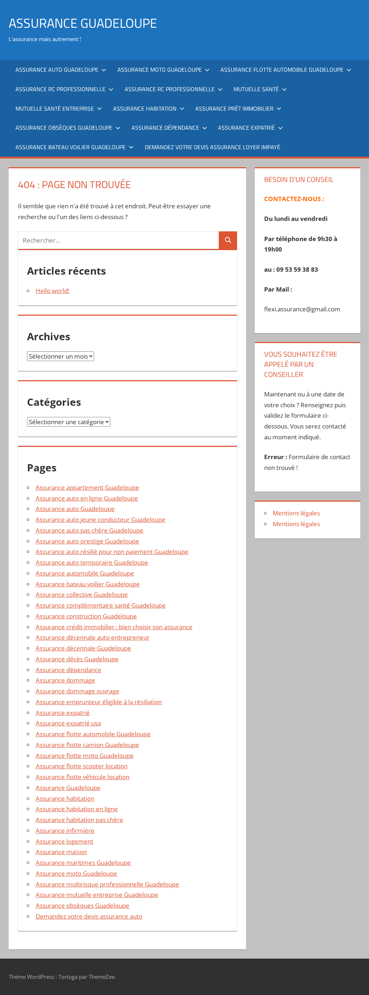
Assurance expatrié (246, 127)
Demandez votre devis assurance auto (89, 916)
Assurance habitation (145, 108)
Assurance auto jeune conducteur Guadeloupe (100, 519)
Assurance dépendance (165, 127)
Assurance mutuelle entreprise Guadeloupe (97, 894)
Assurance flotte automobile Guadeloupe (282, 69)
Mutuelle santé (256, 89)
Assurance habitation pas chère (79, 820)
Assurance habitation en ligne (77, 809)
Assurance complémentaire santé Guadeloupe (101, 605)
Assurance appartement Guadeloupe (87, 487)
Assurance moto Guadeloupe (159, 69)
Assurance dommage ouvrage (77, 691)
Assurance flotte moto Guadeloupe (85, 755)
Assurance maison (61, 852)
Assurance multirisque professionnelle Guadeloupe (107, 884)
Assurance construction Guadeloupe (86, 616)
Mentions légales (296, 513)
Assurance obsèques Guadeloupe (63, 127)
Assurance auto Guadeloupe (56, 69)
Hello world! (52, 290)
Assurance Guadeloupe (68, 787)
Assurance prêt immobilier (234, 108)
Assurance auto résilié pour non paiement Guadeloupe (112, 551)
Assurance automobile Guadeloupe (85, 573)
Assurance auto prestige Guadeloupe (87, 541)
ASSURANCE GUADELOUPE (83, 23)
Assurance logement (64, 841)
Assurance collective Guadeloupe (82, 594)
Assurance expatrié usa (68, 723)
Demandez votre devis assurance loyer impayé (212, 147)
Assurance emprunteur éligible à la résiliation (99, 702)
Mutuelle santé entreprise (54, 108)
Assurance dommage (65, 680)
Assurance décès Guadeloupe (77, 659)
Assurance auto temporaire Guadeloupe (92, 562)
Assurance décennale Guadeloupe (83, 648)
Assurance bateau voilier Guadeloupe (70, 147)
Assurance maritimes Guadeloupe (83, 862)
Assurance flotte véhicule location (82, 777)
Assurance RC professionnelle (60, 89)
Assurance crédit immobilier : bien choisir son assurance (114, 627)
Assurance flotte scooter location (82, 766)
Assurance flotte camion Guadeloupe (87, 745)
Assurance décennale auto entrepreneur (93, 637)
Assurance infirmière (65, 830)
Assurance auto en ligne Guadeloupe (87, 498)
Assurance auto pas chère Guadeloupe (89, 530)
